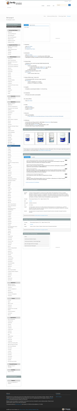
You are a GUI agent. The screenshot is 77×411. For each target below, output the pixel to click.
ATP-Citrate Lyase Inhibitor (12, 361)
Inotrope (13, 298)
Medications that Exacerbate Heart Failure (12, 47)
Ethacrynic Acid (10, 241)
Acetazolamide (10, 236)
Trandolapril (10, 160)
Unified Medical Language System (41, 215)
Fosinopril (9, 150)
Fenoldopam (10, 273)
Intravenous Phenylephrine (12, 293)
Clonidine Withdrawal (11, 132)
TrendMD (33, 157)
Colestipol (9, 324)
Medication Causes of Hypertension (11, 104)
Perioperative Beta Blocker (12, 178)
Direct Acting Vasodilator (12, 269)
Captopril (9, 147)
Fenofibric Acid (10, 329)
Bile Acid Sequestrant (11, 319)
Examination (13, 96)
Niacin (9, 334)
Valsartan (9, 175)
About (27, 409)
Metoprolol (9, 200)
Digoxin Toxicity (10, 303)
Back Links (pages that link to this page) (31, 243)
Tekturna (9, 268)
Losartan (9, 170)
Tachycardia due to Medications (13, 66)
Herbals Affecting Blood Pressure (12, 98)
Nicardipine (9, 218)
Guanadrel (9, 137)
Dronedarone (10, 89)
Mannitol (9, 246)
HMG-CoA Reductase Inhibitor (13, 344)
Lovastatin (9, 351)
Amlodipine (9, 211)
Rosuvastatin (10, 356)
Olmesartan (10, 172)
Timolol (9, 190)
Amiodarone (10, 83)
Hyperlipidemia (13, 317)
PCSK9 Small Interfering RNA (13, 342)
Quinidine (9, 73)
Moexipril (9, 154)
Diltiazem (9, 229)
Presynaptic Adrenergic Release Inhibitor (13, 127)
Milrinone (9, 314)
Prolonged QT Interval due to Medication (12, 62)
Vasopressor (10, 287)
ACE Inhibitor (10, 142)
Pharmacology (36, 124)
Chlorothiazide (10, 259)
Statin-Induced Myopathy (12, 346)
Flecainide (9, 78)
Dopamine (9, 290)
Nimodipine (9, 221)
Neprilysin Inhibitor (11, 371)
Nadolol (9, 185)
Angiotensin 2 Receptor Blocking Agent (13, 163)
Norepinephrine (10, 292)
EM (53, 5)
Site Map (30, 409)
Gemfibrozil (10, 331)
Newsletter (34, 409)
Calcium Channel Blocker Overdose (12, 206)
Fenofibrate (9, 327)
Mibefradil (9, 232)
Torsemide (9, 244)
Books (48, 5)
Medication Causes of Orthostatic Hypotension (12, 285)
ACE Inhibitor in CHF (11, 144)
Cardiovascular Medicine (12, 24)
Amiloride (9, 254)
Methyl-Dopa (10, 135)
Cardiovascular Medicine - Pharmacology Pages (32, 241)
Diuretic (9, 234)
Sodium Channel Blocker (12, 60)
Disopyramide (10, 69)
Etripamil (9, 224)
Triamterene (10, 256)
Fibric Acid (9, 326)
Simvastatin (10, 357)
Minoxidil (9, 276)
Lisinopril (9, 152)
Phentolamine (10, 112)
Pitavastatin (10, 352)
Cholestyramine (10, 320)
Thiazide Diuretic (10, 257)
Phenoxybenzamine (11, 111)
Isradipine (9, 216)
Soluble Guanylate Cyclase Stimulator (12, 50)
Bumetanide (10, 239)
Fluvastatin (9, 349)
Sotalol (9, 93)
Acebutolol (9, 192)
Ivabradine (9, 52)
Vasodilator (13, 369)
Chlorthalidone (10, 261)
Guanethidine (10, 139)
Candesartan (10, 167)
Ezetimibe (9, 359)
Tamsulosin (10, 124)
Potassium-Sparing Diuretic (12, 247)
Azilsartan (9, 165)
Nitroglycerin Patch (11, 42)
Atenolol (9, 194)
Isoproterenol (10, 313)
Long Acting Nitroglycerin (12, 33)
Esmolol (9, 199)
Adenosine (9, 68)
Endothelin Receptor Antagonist (13, 271)
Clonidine (9, 129)
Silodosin (9, 122)
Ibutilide (9, 91)
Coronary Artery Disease (13, 30)
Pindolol (9, 187)
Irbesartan (9, 168)
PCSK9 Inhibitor (10, 336)
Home (43, 5)
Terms (21, 409)
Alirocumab (9, 337)
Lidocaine (9, 74)
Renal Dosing (28, 72)
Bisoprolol (9, 197)
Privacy (24, 409)
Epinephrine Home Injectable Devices (12, 309)
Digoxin (9, 301)
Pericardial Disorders (13, 364)
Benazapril (9, 145)
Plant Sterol (10, 332)
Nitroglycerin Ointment (11, 40)
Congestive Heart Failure (13, 44)
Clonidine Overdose (11, 130)
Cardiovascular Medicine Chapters (30, 238)
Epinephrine (10, 306)
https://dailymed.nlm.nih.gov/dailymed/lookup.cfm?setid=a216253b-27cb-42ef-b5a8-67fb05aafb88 (45, 116)
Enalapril (9, 149)
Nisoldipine (9, 223)
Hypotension (13, 282)
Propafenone (10, 81)
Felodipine (9, 214)
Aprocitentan (10, 279)
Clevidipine (9, 213)
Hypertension (13, 101)
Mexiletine (9, 76)
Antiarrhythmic (10, 58)
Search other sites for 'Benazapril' (30, 245)
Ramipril (9, 159)
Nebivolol (9, 202)
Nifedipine (9, 219)
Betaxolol (9, 195)
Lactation (30, 109)
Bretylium (9, 86)
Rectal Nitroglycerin (11, 35)
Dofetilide (9, 88)
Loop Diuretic (10, 237)
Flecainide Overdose (11, 79)
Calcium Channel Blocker (12, 204)
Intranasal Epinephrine (11, 311)
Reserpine (9, 140)
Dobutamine (10, 305)
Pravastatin (10, 354)
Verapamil (9, 231)
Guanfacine (10, 134)
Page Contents (32, 25)
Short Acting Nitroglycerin (12, 37)
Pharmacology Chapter (62, 16)
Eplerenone (9, 251)
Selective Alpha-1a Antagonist (13, 119)
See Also (26, 25)
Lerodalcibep (10, 341)
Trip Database (27, 157)
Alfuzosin (9, 121)
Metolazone (10, 266)
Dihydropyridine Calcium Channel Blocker (12, 209)
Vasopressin (10, 295)
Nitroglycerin (10, 32)
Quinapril (9, 157)
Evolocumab (10, 339)
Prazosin (9, 116)
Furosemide (10, 242)
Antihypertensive (48, 122)
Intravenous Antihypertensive (12, 106)
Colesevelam (10, 322)
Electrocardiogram (13, 56)
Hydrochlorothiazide (11, 263)
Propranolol (9, 188)
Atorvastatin (10, 347)
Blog (37, 409)
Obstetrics (13, 380)
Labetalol (9, 183)
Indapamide (10, 264)
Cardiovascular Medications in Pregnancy (13, 383)
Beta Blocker (10, 177)
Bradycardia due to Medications (13, 64)
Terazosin (9, 117)
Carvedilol (9, 182)
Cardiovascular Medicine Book (52, 16)
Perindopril (9, 155)
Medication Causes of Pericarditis (11, 366)
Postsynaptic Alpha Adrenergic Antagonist (13, 109)
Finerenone (9, 249)
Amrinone (9, 300)
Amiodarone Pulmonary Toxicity (13, 84)
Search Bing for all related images (45, 150)
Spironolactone (10, 252)
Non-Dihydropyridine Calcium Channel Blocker (12, 227)
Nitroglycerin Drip (10, 38)
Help (70, 1)
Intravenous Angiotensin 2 (12, 288)
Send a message (58, 396)
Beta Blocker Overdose (11, 180)
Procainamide (10, 71)
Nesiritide (9, 54)
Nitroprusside (10, 278)
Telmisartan (10, 173)
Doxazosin (9, 114)
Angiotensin (35, 56)
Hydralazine (10, 274)
